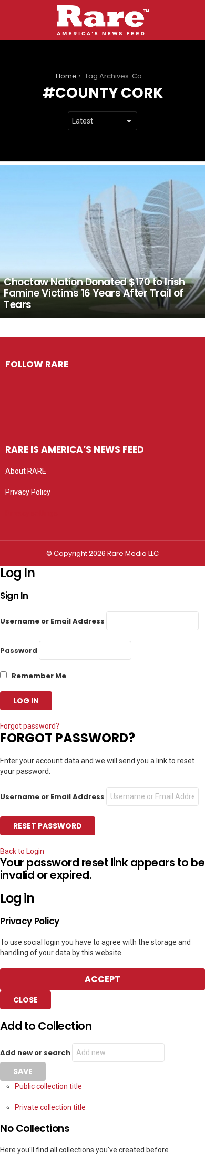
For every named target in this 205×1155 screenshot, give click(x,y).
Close (25, 1000)
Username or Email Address (52, 621)
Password (18, 651)
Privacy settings (31, 513)
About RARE (25, 471)
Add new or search (36, 1053)
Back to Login (22, 851)
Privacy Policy (27, 492)
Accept (102, 979)
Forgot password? (29, 726)
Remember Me (38, 676)
